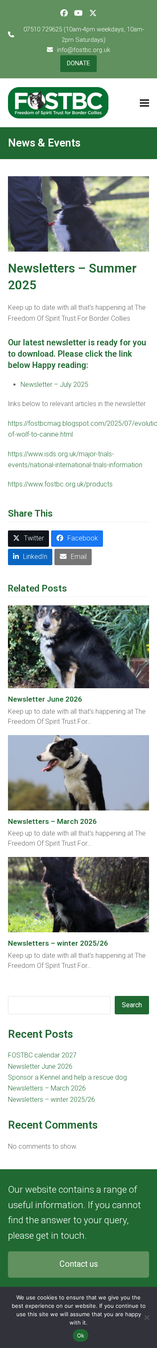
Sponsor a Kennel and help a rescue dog (67, 1077)
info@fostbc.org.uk (83, 50)
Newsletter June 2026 (45, 699)
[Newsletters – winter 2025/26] (78, 894)
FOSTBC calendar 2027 (42, 1055)
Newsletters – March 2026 (52, 821)
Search (132, 1005)
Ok (81, 1335)
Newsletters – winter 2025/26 (58, 943)
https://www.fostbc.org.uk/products (60, 484)
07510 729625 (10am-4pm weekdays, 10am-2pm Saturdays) (83, 34)
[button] (144, 102)
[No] (146, 1317)
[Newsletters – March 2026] (78, 772)
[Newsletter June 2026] (78, 646)
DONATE (78, 63)
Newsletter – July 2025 (54, 384)
